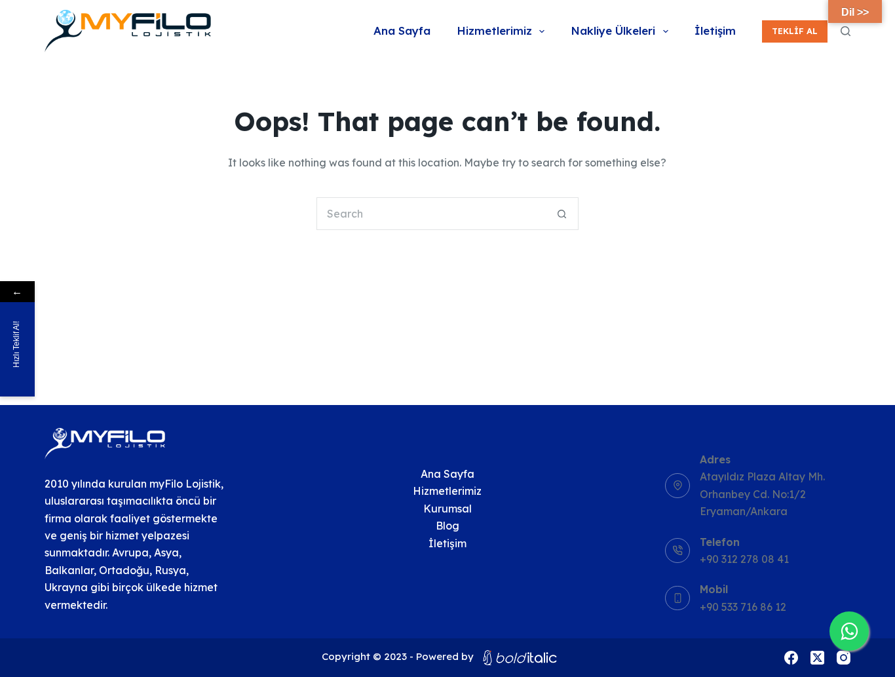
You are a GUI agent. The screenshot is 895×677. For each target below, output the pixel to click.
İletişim (715, 30)
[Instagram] (843, 658)
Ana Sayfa (401, 30)
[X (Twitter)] (817, 658)
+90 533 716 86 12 (743, 606)
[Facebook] (791, 658)
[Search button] (562, 213)
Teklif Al (795, 31)
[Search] (845, 31)
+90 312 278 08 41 (744, 559)
